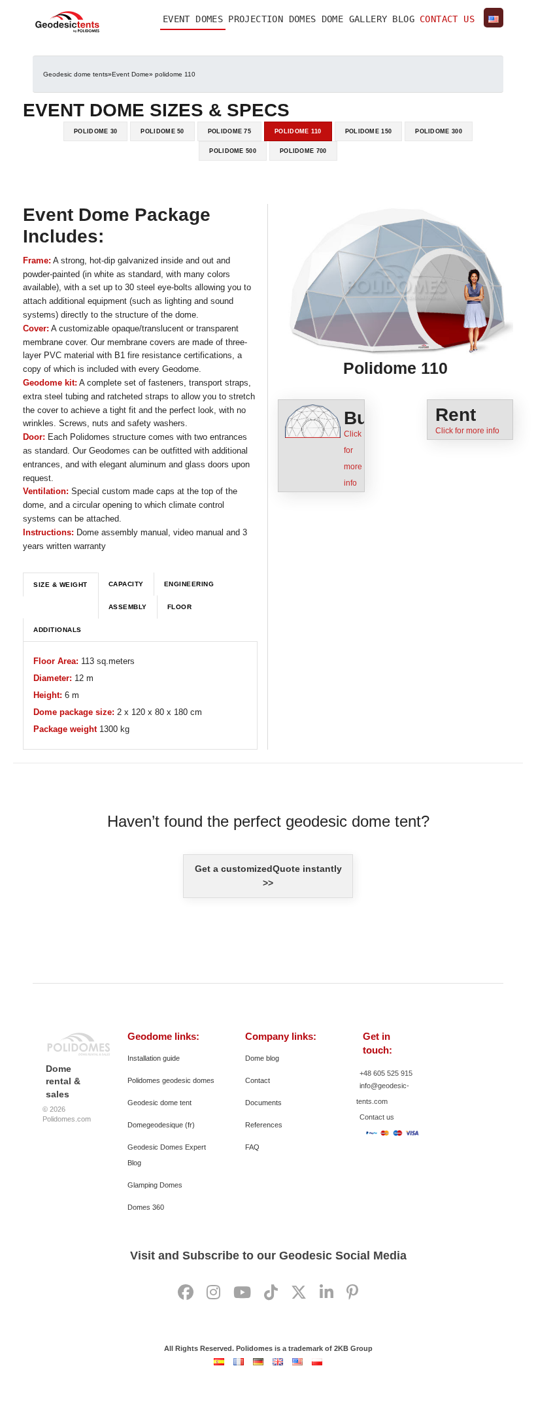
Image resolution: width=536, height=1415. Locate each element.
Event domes (193, 19)
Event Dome (130, 74)
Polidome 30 (95, 131)
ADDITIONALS (57, 629)
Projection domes (272, 19)
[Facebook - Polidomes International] (185, 1293)
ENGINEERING (189, 584)
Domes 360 (145, 1207)
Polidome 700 (303, 151)
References (263, 1125)
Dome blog (262, 1058)
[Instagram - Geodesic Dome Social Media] (213, 1293)
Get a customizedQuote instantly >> (268, 875)
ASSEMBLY (128, 606)
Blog (403, 19)
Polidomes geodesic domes (170, 1080)
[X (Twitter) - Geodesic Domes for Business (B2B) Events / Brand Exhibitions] (299, 1293)
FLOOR (179, 606)
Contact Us (447, 19)
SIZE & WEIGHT (60, 584)
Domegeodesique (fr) (161, 1125)
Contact (257, 1080)
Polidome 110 (298, 131)
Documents (263, 1103)
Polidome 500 (232, 151)
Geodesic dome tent (159, 1103)
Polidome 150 (368, 131)
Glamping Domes (154, 1185)
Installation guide (153, 1058)
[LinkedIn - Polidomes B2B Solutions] (326, 1293)
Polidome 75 (229, 131)
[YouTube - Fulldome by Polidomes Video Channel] (242, 1293)
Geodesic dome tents (75, 74)
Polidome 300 (438, 131)
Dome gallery (355, 19)
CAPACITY (126, 584)
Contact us (377, 1117)
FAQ (252, 1147)
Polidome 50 (162, 131)
